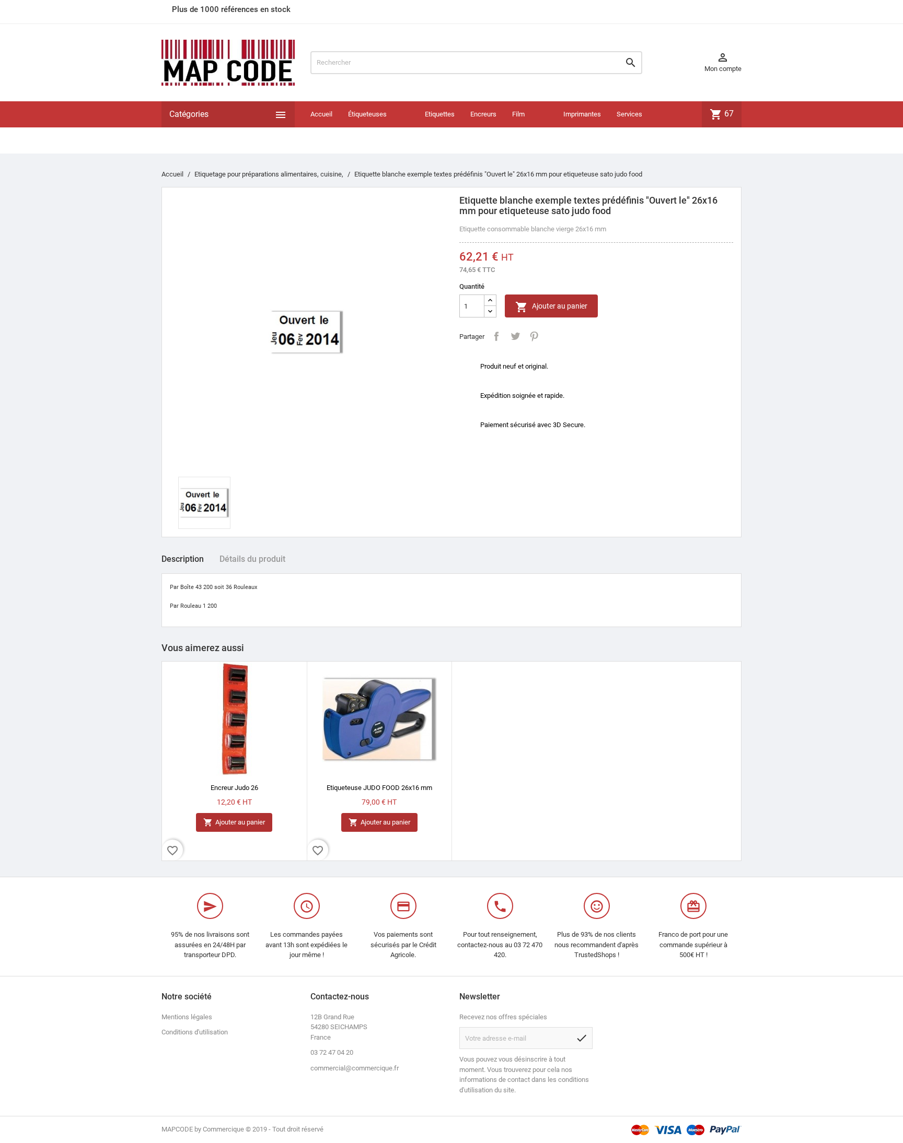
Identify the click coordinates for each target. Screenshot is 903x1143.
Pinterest (534, 336)
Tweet (515, 336)
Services (629, 114)
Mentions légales (186, 1017)
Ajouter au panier (551, 307)
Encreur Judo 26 (234, 788)
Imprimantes (582, 114)
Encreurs (483, 114)
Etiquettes (440, 114)
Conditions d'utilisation (194, 1032)
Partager (496, 336)
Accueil (321, 114)
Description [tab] (182, 559)
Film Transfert (526, 127)
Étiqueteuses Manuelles (367, 127)
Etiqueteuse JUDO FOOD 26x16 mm (379, 788)
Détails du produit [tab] (252, 559)
